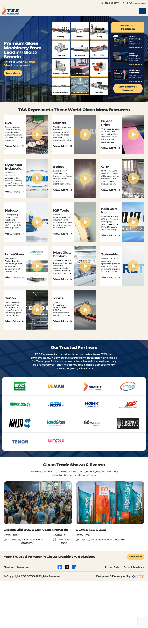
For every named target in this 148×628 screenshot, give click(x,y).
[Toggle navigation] (142, 11)
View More (13, 146)
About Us (9, 567)
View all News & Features (128, 88)
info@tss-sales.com (136, 3)
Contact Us (22, 567)
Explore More (13, 73)
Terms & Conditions (134, 567)
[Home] (10, 11)
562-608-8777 (112, 3)
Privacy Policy (113, 567)
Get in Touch (135, 557)
